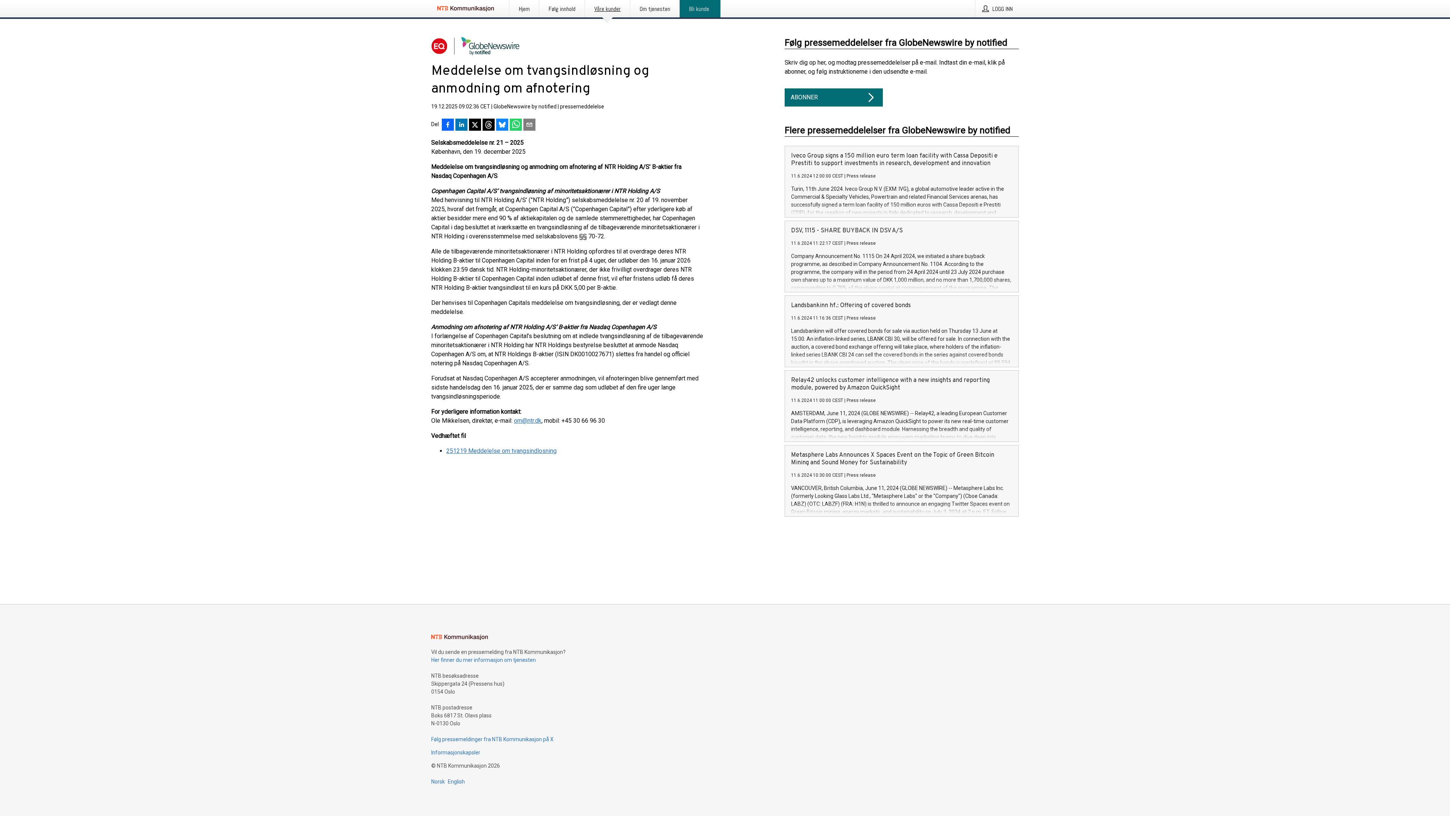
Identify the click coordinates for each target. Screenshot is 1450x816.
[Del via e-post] (529, 125)
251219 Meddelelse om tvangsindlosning (501, 450)
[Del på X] (475, 125)
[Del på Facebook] (448, 125)
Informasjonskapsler (455, 753)
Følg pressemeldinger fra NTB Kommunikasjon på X (492, 739)
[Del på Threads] (489, 125)
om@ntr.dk (527, 420)
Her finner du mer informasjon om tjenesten (483, 660)
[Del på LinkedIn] (461, 125)
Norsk (438, 782)
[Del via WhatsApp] (516, 125)
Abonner (804, 97)
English (456, 782)
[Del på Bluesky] (502, 125)
